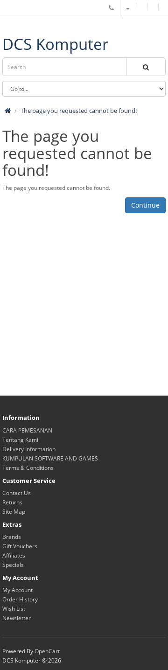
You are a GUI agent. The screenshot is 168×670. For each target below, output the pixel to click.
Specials (13, 565)
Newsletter (16, 618)
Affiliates (13, 555)
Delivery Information (29, 449)
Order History (20, 599)
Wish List (13, 609)
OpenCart (47, 651)
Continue (145, 205)
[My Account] (127, 8)
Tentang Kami (20, 440)
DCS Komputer (55, 44)
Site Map (13, 512)
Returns (12, 502)
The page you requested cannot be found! (79, 110)
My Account (17, 590)
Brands (11, 537)
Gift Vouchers (19, 546)
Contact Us (16, 493)
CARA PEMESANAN (27, 430)
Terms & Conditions (28, 468)
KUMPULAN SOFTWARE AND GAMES (50, 458)
